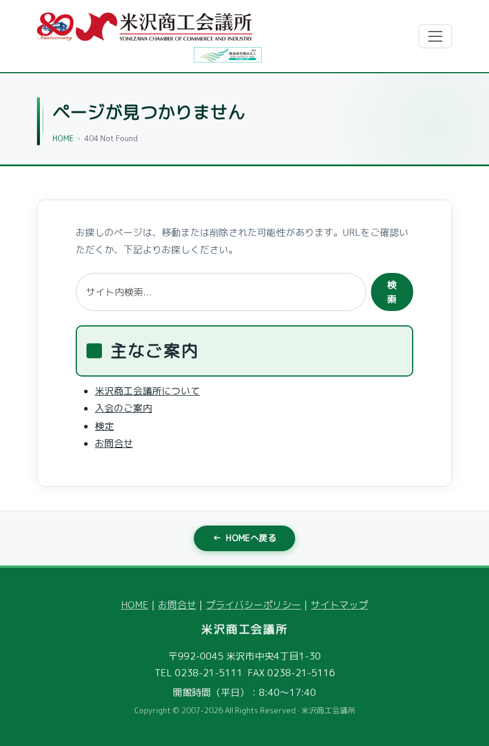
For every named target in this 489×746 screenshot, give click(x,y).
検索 (392, 292)
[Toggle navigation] (435, 36)
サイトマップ (339, 604)
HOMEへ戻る (244, 538)
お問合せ (114, 443)
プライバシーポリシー (253, 604)
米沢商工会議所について (147, 390)
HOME (62, 138)
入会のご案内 (123, 408)
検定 (104, 426)
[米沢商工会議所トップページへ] (144, 27)
